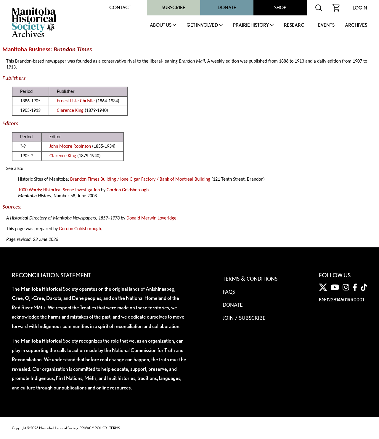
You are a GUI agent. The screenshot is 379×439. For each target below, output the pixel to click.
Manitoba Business (26, 50)
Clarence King (70, 110)
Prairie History (251, 25)
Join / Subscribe (244, 318)
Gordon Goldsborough (128, 190)
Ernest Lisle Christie (76, 101)
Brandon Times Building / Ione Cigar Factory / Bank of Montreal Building (140, 179)
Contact (120, 7)
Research (296, 25)
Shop (280, 7)
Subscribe (173, 7)
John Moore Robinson (70, 146)
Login (360, 8)
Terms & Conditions (250, 279)
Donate (227, 7)
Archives (356, 25)
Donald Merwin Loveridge (151, 218)
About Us (160, 25)
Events (326, 25)
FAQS (229, 292)
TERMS (114, 428)
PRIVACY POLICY (93, 428)
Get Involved (202, 25)
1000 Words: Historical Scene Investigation (59, 190)
